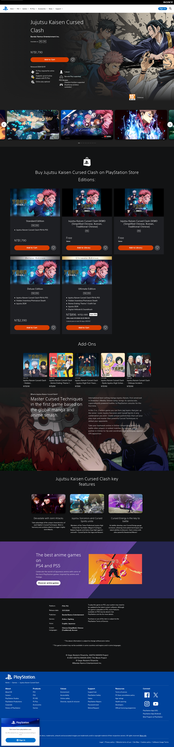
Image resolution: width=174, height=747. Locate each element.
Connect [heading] (146, 688)
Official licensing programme (125, 708)
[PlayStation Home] (5, 8)
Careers (8, 695)
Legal (101, 742)
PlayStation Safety (94, 695)
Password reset (93, 705)
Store (12, 9)
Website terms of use (123, 742)
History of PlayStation (12, 708)
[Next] (170, 124)
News (50, 9)
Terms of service (121, 692)
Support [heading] (91, 688)
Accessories (42, 9)
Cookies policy (146, 742)
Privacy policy (110, 742)
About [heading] (8, 688)
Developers (119, 705)
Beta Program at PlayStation (153, 717)
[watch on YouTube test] (107, 136)
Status (90, 698)
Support (58, 9)
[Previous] (4, 124)
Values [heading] (63, 688)
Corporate (8, 705)
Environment (64, 692)
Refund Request (93, 708)
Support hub (92, 692)
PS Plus (32, 9)
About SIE (8, 692)
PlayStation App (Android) (152, 714)
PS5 (18, 9)
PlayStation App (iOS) (150, 710)
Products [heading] (37, 688)
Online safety (65, 698)
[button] (87, 124)
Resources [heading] (119, 688)
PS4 (34, 695)
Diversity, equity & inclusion (70, 701)
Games (24, 9)
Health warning (120, 701)
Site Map (136, 742)
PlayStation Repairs (94, 701)
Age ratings (119, 698)
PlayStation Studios (12, 698)
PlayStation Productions (13, 701)
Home (7, 682)
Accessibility (64, 695)
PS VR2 (35, 698)
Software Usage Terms (161, 742)
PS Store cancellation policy (125, 695)
